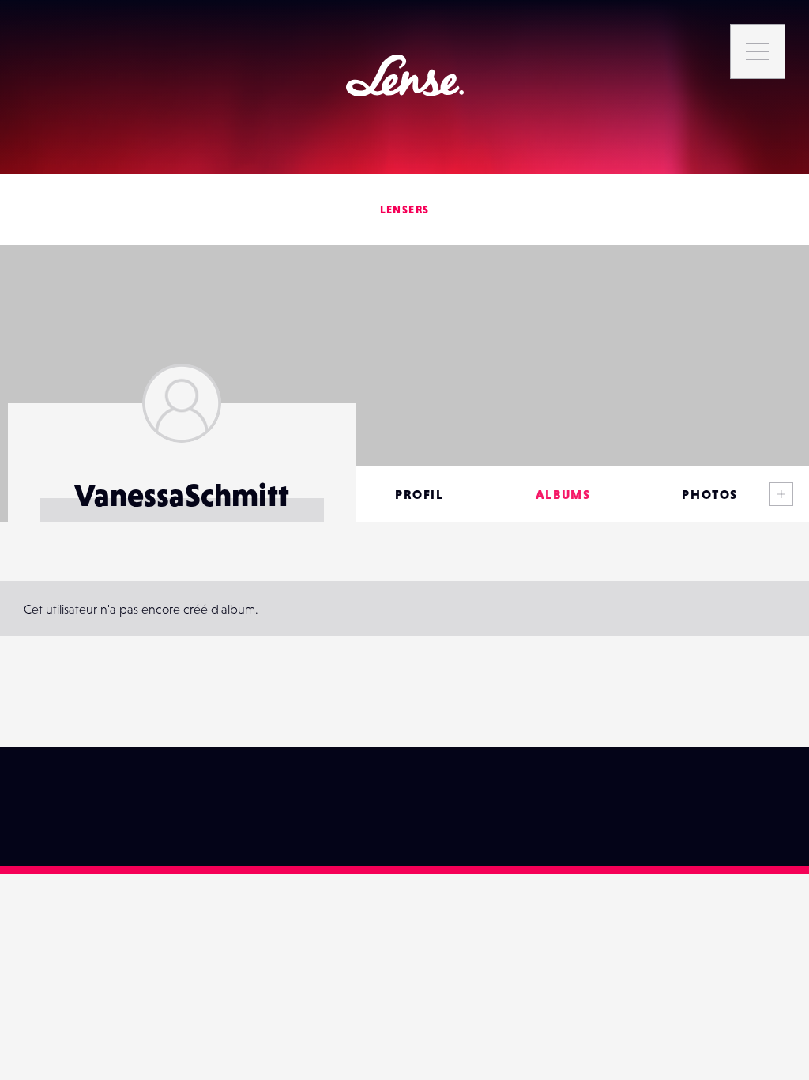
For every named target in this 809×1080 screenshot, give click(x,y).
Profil (419, 494)
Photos (710, 494)
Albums (563, 494)
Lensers (405, 209)
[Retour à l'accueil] (405, 75)
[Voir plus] (781, 494)
